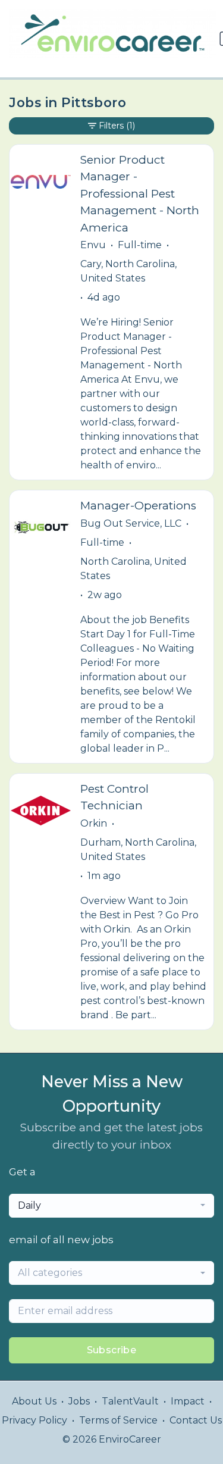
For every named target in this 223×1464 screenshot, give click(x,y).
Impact (188, 1401)
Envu (93, 245)
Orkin (93, 823)
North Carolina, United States (133, 568)
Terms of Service (118, 1420)
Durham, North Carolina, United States (138, 849)
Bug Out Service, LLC (130, 523)
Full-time (140, 245)
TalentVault (130, 1401)
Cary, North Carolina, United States (128, 271)
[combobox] (111, 1206)
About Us (34, 1401)
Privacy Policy (34, 1420)
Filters (117, 125)
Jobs (79, 1401)
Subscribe (112, 1350)
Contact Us (195, 1420)
